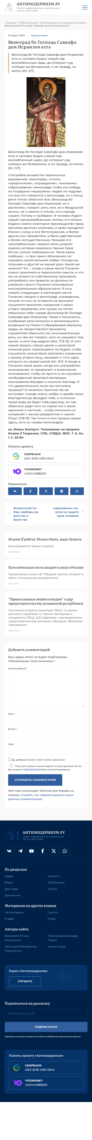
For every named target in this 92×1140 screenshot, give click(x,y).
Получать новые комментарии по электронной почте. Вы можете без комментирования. (45, 768)
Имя (11, 714)
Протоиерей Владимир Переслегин (21, 948)
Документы (13, 895)
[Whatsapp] (64, 851)
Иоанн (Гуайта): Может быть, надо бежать (45, 539)
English (9, 918)
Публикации (28, 22)
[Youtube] (31, 851)
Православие (39, 35)
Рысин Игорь (57, 946)
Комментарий (17, 668)
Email (12, 729)
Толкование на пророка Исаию (62, 22)
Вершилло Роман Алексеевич (17, 938)
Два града (11, 888)
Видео (9, 882)
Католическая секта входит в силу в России (45, 567)
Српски (53, 912)
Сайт (11, 744)
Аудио (9, 876)
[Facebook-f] (42, 851)
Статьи (52, 888)
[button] (15, 491)
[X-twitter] (53, 851)
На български (14, 912)
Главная (10, 22)
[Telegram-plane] (20, 851)
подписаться (31, 769)
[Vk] (9, 851)
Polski (51, 918)
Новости (53, 876)
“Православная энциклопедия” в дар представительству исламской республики (45, 601)
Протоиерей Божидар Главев (63, 938)
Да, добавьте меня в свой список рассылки (38, 759)
